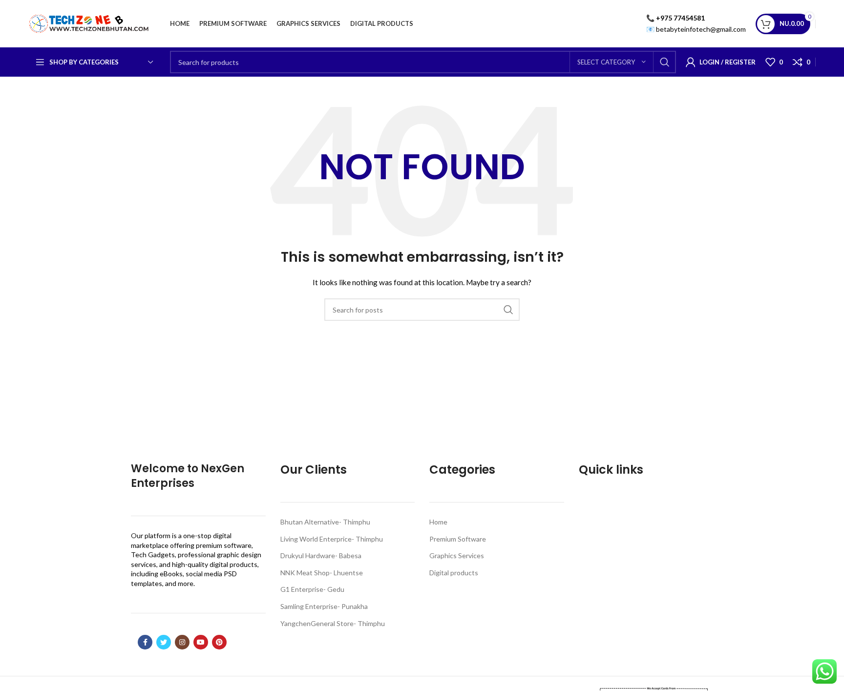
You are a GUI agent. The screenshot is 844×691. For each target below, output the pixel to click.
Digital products (453, 572)
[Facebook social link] (145, 642)
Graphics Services (456, 555)
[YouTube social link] (200, 642)
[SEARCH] (665, 62)
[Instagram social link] (182, 642)
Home (438, 522)
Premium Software (457, 539)
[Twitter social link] (163, 642)
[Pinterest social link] (219, 642)
